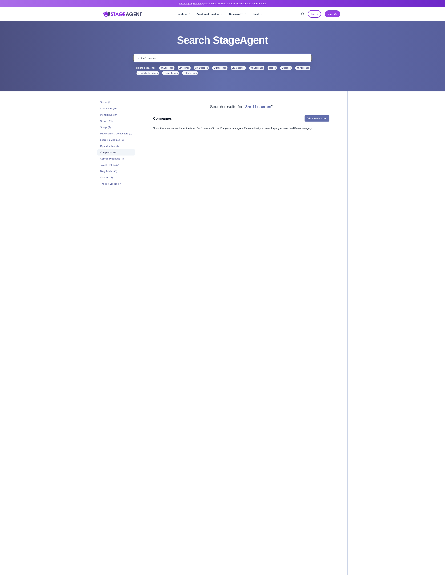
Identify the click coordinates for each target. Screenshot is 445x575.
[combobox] (223, 58)
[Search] (302, 13)
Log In (314, 14)
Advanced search (317, 118)
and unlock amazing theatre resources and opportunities (222, 3)
